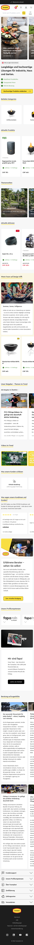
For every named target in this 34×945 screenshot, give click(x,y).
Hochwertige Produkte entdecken (15, 91)
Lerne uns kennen (16, 682)
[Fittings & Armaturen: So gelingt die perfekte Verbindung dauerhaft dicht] (14, 827)
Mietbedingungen (17, 923)
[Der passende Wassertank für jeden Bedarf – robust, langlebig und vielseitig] (14, 742)
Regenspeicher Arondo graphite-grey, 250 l (9, 162)
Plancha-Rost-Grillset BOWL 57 (10, 362)
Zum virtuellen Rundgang (13, 598)
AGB (17, 920)
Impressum (17, 917)
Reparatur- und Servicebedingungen (17, 925)
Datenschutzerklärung (17, 928)
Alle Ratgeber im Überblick (9, 390)
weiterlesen (6, 527)
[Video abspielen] (14, 458)
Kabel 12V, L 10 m (7, 254)
